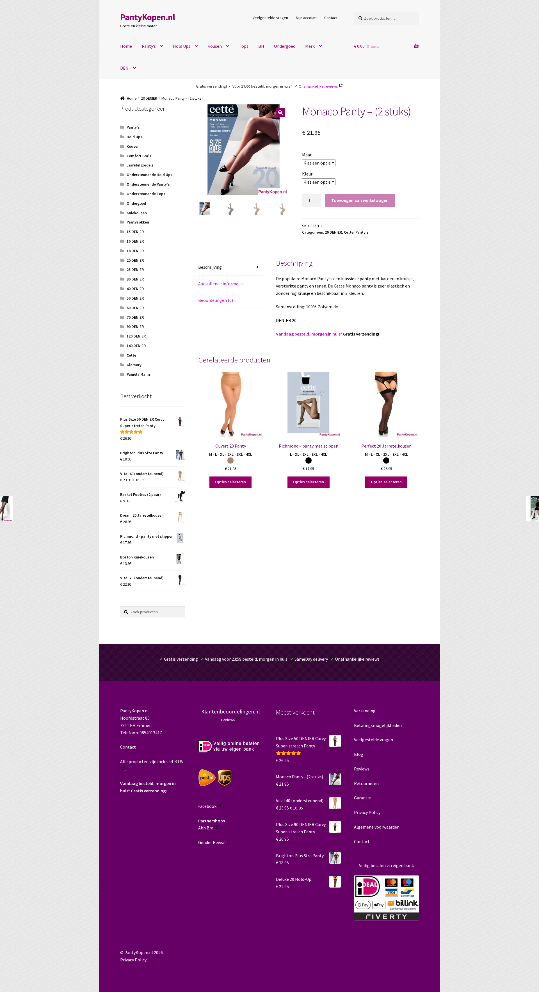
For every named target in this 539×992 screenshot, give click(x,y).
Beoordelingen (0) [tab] (215, 300)
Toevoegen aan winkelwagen (360, 200)
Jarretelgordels (140, 165)
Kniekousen (137, 212)
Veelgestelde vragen (270, 17)
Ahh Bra (205, 828)
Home (126, 46)
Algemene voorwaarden (376, 827)
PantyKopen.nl (147, 17)
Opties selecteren (230, 481)
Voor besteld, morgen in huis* (262, 86)
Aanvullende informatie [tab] (221, 283)
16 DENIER (135, 241)
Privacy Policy (367, 812)
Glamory (134, 364)
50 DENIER (135, 298)
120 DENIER (136, 336)
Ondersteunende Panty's (148, 184)
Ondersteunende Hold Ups (149, 174)
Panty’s (149, 46)
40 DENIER (135, 288)
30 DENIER (135, 279)
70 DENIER (135, 317)
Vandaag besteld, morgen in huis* (309, 334)
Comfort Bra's (139, 155)
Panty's (362, 232)
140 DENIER (136, 345)
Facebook (207, 806)
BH (261, 46)
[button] (280, 112)
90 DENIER (135, 326)
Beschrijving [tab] (210, 267)
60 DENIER (135, 307)
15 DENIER (135, 231)
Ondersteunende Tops (146, 193)
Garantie (362, 798)
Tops (243, 46)
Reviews (361, 769)
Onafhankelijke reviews (318, 86)
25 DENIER (135, 269)
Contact (330, 17)
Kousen (214, 46)
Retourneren (366, 783)
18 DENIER (135, 250)
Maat (307, 155)
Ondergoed (284, 46)
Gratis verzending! (211, 86)
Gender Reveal (212, 842)
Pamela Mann (138, 374)
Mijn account (306, 17)
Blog (358, 754)
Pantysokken (138, 222)
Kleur (307, 174)
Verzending (365, 710)
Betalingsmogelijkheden (378, 725)
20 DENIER (149, 98)
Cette (348, 232)
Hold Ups (181, 46)
